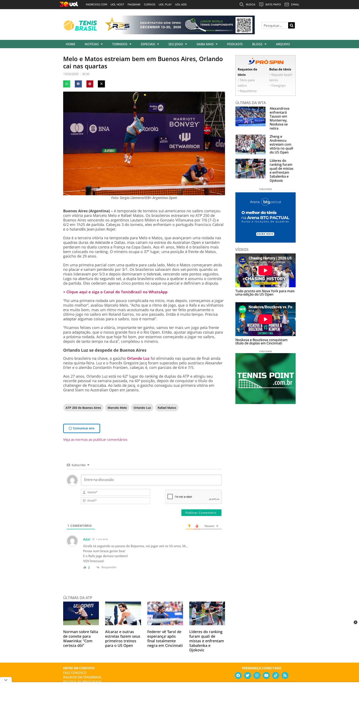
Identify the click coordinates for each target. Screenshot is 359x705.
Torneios (119, 44)
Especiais (148, 44)
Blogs (257, 44)
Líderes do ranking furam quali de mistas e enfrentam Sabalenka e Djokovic (206, 640)
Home (70, 44)
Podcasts (235, 44)
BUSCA (250, 4)
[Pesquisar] (291, 25)
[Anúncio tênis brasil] (265, 241)
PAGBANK (134, 4)
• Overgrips (277, 85)
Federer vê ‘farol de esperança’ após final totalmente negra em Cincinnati (165, 638)
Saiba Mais (205, 44)
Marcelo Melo (117, 408)
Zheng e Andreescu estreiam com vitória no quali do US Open (281, 144)
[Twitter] (247, 675)
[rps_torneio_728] (179, 32)
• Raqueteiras (247, 91)
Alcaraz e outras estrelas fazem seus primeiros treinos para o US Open (122, 638)
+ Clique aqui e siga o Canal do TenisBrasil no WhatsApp (115, 291)
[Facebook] (238, 675)
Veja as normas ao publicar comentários (95, 439)
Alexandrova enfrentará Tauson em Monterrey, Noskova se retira (279, 118)
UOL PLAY (165, 4)
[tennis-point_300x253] (265, 402)
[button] (66, 83)
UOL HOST (117, 4)
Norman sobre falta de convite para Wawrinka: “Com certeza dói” (80, 638)
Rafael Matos (167, 408)
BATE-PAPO (273, 4)
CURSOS (149, 4)
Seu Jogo (175, 44)
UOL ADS (181, 4)
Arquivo (283, 44)
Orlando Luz (138, 358)
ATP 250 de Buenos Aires (83, 408)
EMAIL (295, 4)
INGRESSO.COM (96, 4)
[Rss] (285, 675)
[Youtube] (266, 675)
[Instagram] (257, 675)
